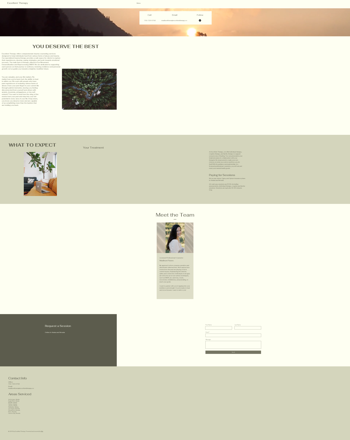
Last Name (238, 324)
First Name (208, 324)
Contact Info (17, 378)
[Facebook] (200, 20)
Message (208, 339)
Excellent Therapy (17, 3)
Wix (42, 431)
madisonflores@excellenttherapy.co (21, 388)
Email (207, 332)
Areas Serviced (20, 394)
